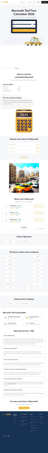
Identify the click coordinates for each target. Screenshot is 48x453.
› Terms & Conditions (41, 417)
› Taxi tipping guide (33, 427)
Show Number (39, 206)
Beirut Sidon (11, 151)
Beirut (10, 240)
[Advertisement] (24, 55)
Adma (10, 256)
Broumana (10, 264)
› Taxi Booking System (23, 424)
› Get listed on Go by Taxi (24, 417)
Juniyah (37, 272)
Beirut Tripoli (11, 148)
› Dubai (14, 422)
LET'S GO (24, 30)
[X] (4, 436)
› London (14, 420)
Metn (10, 276)
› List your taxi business (23, 421)
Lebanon (24, 7)
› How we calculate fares (33, 422)
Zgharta (25, 287)
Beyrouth (25, 201)
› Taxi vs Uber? (33, 425)
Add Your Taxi (24, 407)
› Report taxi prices (33, 419)
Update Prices (24, 157)
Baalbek (10, 260)
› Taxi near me (32, 416)
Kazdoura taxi (13, 205)
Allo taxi (12, 212)
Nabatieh (37, 276)
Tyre (38, 283)
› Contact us (41, 422)
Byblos (38, 264)
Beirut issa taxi (13, 219)
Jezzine (10, 272)
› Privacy (41, 420)
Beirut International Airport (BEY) (26, 240)
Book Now (44, 2)
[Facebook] (6, 436)
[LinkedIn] (8, 436)
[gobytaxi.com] (4, 2)
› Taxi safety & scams (32, 431)
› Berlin (14, 417)
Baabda (37, 256)
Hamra (10, 268)
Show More (24, 227)
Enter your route (25, 351)
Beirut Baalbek (12, 144)
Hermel (37, 268)
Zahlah (10, 287)
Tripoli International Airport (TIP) (11, 283)
